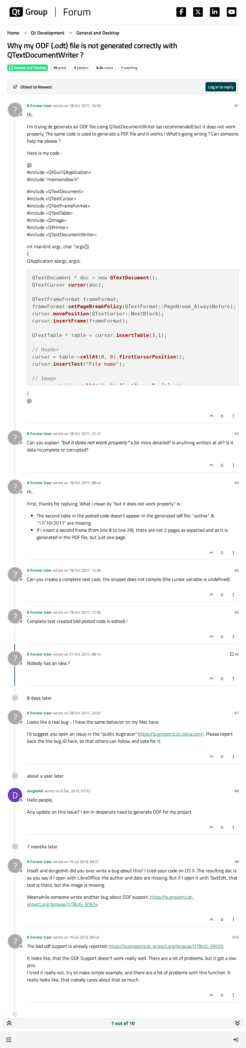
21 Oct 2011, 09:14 (85, 654)
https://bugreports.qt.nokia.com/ (171, 733)
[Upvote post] (211, 416)
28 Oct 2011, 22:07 (85, 713)
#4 (237, 570)
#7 (237, 713)
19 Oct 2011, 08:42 (85, 483)
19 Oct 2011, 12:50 (85, 612)
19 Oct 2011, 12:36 (85, 570)
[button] (8, 1040)
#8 (237, 791)
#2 (237, 433)
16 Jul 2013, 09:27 (84, 862)
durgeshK (35, 791)
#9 (237, 862)
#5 (237, 612)
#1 (237, 106)
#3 (237, 483)
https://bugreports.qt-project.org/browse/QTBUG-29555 (166, 946)
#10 (235, 937)
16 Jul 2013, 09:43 (84, 937)
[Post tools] (233, 416)
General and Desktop (29, 67)
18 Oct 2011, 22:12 (85, 433)
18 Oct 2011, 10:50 (85, 106)
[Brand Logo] (50, 12)
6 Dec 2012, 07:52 (75, 791)
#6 (237, 654)
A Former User (39, 106)
